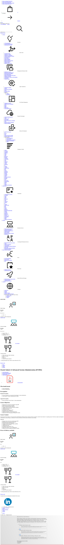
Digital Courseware (7, 61)
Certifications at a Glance (8, 194)
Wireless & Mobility (7, 123)
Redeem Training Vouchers (8, 60)
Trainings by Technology (8, 55)
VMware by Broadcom (8, 219)
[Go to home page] (1, 22)
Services (3, 220)
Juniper (5, 170)
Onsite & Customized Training (9, 56)
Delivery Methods (7, 59)
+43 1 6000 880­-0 (3, 24)
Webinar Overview (7, 269)
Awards (5, 291)
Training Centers (7, 62)
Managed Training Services (8, 230)
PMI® (5, 106)
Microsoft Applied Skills (8, 210)
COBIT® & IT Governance (8, 104)
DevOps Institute (7, 91)
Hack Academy (6, 232)
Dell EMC (6, 164)
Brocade (5, 157)
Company (4, 281)
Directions (8, 296)
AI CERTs (6, 151)
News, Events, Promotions (6, 249)
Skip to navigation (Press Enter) (7, 1)
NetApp (5, 173)
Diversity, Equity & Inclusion (9, 293)
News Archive (6, 259)
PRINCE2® (6, 107)
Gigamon (5, 167)
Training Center (8, 295)
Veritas (5, 184)
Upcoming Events (7, 53)
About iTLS (6, 290)
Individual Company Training (9, 233)
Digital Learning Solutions (8, 228)
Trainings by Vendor (7, 54)
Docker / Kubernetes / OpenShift (9, 120)
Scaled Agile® (6, 215)
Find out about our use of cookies (22, 540)
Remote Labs (6, 234)
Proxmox (5, 177)
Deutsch (18, 20)
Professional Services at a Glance (9, 242)
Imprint (3, 508)
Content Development (7, 229)
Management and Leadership (9, 72)
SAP (5, 179)
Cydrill (5, 163)
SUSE (5, 183)
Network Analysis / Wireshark (9, 122)
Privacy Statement (5, 509)
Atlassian (7, 93)
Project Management (7, 74)
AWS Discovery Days (7, 270)
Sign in (3, 513)
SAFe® (5, 88)
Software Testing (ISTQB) (8, 136)
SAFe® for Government (8, 89)
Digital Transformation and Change (10, 75)
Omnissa (5, 175)
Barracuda (6, 156)
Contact (8, 24)
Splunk (5, 182)
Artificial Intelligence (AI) (8, 117)
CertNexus (6, 158)
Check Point (6, 159)
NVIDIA (5, 174)
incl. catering (17, 343)
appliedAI (6, 152)
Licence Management (7, 108)
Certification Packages (7, 280)
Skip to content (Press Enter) (6, 3)
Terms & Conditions (5, 507)
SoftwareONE (6, 181)
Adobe (5, 150)
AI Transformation (7, 43)
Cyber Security (6, 118)
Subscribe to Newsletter (8, 260)
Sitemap (3, 511)
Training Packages (7, 58)
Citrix (5, 200)
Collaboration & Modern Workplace (10, 246)
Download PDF (20, 382)
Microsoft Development (10, 140)
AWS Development (9, 138)
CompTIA (6, 161)
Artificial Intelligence (7, 244)
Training (3, 34)
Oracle (5, 176)
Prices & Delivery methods (6, 373)
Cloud (5, 243)
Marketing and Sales (7, 76)
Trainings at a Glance (7, 71)
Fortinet (5, 166)
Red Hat (5, 178)
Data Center (6, 119)
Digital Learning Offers (8, 63)
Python (5, 133)
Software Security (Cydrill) (8, 135)
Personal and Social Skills (8, 73)
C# (4, 132)
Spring (7, 141)
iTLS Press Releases (7, 258)
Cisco (5, 199)
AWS (5, 155)
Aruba (5, 154)
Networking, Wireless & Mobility (9, 248)
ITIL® (5, 105)
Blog (5, 261)
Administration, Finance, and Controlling (10, 77)
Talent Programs (7, 231)
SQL (5, 134)
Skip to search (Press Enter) (6, 2)
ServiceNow (8, 94)
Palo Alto (5, 213)
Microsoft (5, 172)
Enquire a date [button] (2, 317)
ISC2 (5, 169)
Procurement (6, 78)
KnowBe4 (6, 171)
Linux (5, 121)
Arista (5, 153)
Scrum (5, 90)
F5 (4, 165)
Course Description (5, 372)
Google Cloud (6, 205)
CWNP (5, 162)
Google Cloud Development (10, 139)
